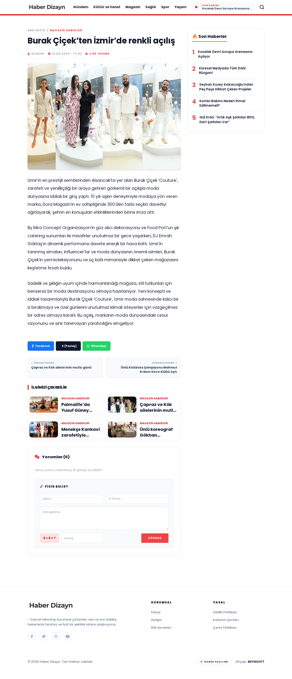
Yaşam (180, 7)
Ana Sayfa (36, 30)
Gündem (80, 7)
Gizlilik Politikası (225, 612)
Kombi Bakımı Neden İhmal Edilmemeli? (222, 103)
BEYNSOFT (256, 662)
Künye (156, 612)
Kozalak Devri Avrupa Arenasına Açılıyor (225, 54)
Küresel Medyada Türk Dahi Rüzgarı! (222, 70)
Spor (165, 7)
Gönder (155, 538)
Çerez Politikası (225, 627)
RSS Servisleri (161, 627)
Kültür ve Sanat (106, 7)
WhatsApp (98, 346)
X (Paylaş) (69, 346)
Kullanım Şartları (226, 620)
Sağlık (150, 7)
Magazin (132, 7)
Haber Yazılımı (216, 661)
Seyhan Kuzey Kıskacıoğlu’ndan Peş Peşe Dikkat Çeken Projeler (226, 86)
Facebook (42, 346)
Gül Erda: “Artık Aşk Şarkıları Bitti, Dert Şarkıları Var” (227, 119)
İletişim (156, 620)
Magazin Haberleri (66, 30)
